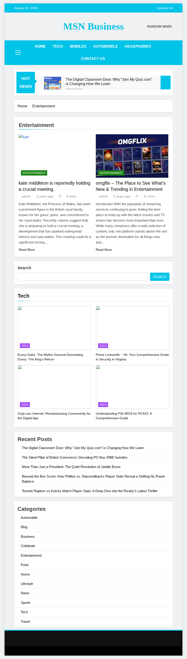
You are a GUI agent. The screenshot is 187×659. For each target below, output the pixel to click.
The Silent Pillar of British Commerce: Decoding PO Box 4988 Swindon (74, 457)
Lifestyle (27, 584)
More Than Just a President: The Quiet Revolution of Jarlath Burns (71, 467)
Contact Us (165, 8)
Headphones (138, 46)
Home (40, 46)
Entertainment (34, 173)
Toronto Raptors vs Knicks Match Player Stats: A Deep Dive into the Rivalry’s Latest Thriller (90, 491)
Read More (27, 249)
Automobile (105, 46)
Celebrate (28, 546)
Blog (24, 527)
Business (28, 536)
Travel (25, 621)
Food (24, 565)
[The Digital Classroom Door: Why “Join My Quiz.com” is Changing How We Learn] (52, 85)
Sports (26, 603)
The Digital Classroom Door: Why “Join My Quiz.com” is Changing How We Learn (109, 81)
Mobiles (78, 46)
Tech (58, 46)
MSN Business (93, 26)
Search (24, 268)
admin (26, 196)
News (25, 593)
